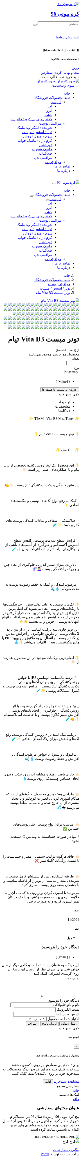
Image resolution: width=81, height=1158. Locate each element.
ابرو (49, 110)
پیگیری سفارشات (66, 1150)
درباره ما (63, 170)
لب (49, 106)
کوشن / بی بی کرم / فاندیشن (31, 119)
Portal (45, 1154)
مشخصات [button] (62, 406)
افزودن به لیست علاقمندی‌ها (59, 389)
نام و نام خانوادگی (65, 1005)
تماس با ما (62, 166)
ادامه (48, 1081)
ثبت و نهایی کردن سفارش (59, 72)
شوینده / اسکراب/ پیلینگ (34, 128)
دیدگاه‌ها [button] (64, 411)
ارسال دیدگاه (69, 1023)
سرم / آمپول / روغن (37, 136)
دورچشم (45, 145)
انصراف (33, 1023)
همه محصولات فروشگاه (52, 98)
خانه (67, 93)
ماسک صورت (42, 149)
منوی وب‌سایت (63, 85)
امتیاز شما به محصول (63, 1019)
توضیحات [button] (63, 402)
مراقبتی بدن (43, 158)
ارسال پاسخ (49, 1023)
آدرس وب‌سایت (67, 1014)
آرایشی (56, 102)
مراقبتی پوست (50, 123)
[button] (67, 37)
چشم (48, 115)
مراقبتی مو (53, 162)
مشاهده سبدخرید (66, 1081)
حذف (75, 68)
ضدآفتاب (45, 153)
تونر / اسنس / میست (37, 132)
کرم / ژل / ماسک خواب (35, 140)
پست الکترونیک (67, 1009)
